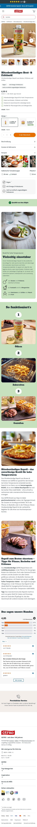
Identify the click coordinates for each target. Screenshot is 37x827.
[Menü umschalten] (3, 11)
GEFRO (3, 21)
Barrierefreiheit (18, 823)
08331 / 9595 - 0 (8, 752)
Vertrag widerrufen (6, 823)
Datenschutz (4, 820)
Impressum (18, 820)
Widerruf (25, 820)
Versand (18, 94)
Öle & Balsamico (17, 21)
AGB (11, 820)
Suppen (11, 740)
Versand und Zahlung (29, 823)
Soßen (16, 740)
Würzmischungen (27, 740)
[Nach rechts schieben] (31, 40)
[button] (1, 1)
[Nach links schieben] (6, 40)
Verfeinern (9, 21)
